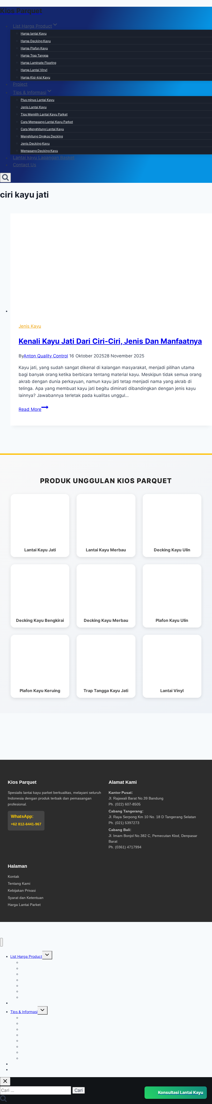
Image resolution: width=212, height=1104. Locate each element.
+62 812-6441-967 (26, 824)
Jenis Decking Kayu (35, 143)
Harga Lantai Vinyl (34, 70)
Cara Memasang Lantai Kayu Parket (47, 122)
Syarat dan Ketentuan (25, 898)
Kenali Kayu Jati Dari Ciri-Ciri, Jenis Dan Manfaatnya (110, 341)
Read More (33, 409)
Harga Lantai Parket (24, 905)
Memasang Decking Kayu (39, 151)
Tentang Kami (19, 883)
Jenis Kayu (30, 326)
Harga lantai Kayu (34, 33)
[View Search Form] (5, 177)
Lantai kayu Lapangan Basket (43, 157)
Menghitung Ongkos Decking (42, 136)
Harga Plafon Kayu (34, 48)
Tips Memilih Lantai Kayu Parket (44, 114)
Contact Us (24, 164)
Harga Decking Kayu (36, 41)
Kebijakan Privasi (22, 890)
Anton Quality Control (46, 355)
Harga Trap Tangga (34, 55)
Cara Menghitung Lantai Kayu (42, 129)
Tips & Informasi (23, 1011)
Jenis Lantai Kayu (34, 107)
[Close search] (5, 1081)
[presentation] (111, 264)
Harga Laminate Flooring (38, 63)
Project (20, 84)
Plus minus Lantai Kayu (37, 100)
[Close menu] (1, 942)
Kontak (13, 876)
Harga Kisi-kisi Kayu (35, 77)
